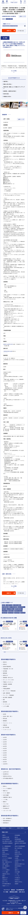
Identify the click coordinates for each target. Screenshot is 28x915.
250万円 (5, 739)
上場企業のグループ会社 (19, 860)
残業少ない (5, 790)
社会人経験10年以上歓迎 (7, 841)
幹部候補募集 (17, 835)
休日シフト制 (4, 881)
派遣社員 (5, 725)
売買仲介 (5, 664)
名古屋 (10, 351)
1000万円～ (5, 764)
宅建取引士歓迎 (5, 864)
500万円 (5, 750)
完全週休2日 (11, 610)
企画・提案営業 (6, 693)
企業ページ (22, 16)
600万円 (5, 755)
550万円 (5, 753)
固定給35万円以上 (18, 854)
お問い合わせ (22, 891)
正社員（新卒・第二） (8, 716)
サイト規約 (5, 891)
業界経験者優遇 (6, 26)
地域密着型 (17, 856)
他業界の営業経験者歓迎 (19, 841)
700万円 (5, 757)
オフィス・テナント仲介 (8, 679)
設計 (4, 699)
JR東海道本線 (6, 351)
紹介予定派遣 (6, 727)
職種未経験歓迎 (5, 850)
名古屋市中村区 (9, 344)
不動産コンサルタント (8, 682)
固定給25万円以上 (21, 607)
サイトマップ (7, 889)
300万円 (5, 742)
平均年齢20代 (6, 808)
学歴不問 (4, 608)
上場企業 (16, 858)
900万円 (5, 761)
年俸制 (3, 852)
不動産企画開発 (6, 688)
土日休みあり (4, 610)
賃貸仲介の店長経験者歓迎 (20, 846)
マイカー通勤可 (6, 793)
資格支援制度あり (18, 608)
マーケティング (6, 704)
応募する (9, 30)
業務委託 (5, 720)
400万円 (5, 746)
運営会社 (13, 889)
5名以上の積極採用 (6, 839)
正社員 (4, 714)
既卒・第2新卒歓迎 (13, 26)
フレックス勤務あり (7, 788)
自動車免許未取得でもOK (19, 864)
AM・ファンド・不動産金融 (9, 690)
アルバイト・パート (7, 723)
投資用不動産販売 (7, 666)
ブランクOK (5, 804)
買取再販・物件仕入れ (8, 677)
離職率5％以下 (6, 806)
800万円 (5, 759)
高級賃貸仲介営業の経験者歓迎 (20, 843)
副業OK (4, 801)
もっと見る (14, 70)
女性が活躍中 (6, 795)
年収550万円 (10, 612)
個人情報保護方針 (20, 889)
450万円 (5, 748)
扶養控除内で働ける (7, 797)
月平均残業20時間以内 (8, 778)
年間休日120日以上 (18, 610)
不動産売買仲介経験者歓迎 (7, 843)
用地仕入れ (5, 675)
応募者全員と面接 (5, 837)
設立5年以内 (4, 856)
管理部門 (5, 686)
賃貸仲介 (5, 662)
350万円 (5, 744)
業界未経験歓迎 (5, 848)
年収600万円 (16, 612)
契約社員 (5, 718)
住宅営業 (5, 671)
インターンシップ (7, 729)
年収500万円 (4, 612)
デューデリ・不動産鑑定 (8, 695)
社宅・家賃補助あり (10, 608)
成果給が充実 (17, 852)
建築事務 (5, 701)
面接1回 (16, 837)
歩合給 (16, 850)
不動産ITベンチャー (6, 885)
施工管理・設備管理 (17, 605)
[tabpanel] (9, 625)
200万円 (5, 737)
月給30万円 (23, 612)
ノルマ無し (5, 799)
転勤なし (5, 786)
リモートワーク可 (7, 810)
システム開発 (6, 706)
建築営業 (5, 673)
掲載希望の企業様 (13, 891)
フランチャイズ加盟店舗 (7, 858)
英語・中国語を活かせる (7, 862)
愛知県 (4, 344)
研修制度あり (6, 822)
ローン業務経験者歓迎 (6, 846)
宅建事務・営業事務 (7, 684)
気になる (22, 30)
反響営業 (16, 883)
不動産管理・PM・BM (8, 668)
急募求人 (4, 835)
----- (4, 352)
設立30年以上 (4, 860)
